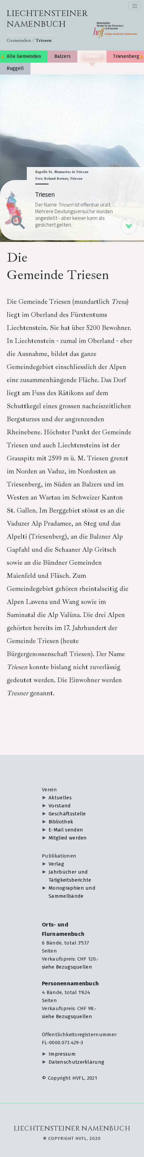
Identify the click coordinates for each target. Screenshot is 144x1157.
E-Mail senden (66, 830)
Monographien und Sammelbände (72, 892)
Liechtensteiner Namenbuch (47, 19)
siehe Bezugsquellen (67, 967)
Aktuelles (60, 798)
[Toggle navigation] (135, 6)
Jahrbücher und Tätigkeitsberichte (70, 876)
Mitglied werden (68, 838)
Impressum (62, 1054)
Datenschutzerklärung (75, 1062)
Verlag (56, 864)
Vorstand (60, 806)
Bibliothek (61, 822)
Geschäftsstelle (67, 814)
